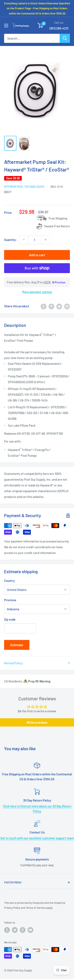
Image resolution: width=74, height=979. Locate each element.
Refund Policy (13, 663)
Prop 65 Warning (39, 681)
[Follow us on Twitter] (15, 930)
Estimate (16, 645)
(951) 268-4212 (59, 28)
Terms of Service (36, 907)
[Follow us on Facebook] (7, 930)
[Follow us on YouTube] (30, 930)
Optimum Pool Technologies (24, 186)
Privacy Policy (12, 907)
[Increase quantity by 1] (45, 239)
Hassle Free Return (57, 226)
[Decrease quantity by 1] (23, 239)
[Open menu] (6, 25)
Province (10, 600)
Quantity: (10, 240)
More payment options (37, 292)
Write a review (37, 722)
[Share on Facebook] (43, 306)
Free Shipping (58, 218)
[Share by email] (67, 306)
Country (9, 580)
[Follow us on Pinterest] (22, 930)
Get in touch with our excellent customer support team (37, 838)
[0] (40, 25)
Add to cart (37, 255)
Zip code (9, 619)
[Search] (65, 38)
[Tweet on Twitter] (59, 306)
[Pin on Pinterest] (51, 306)
